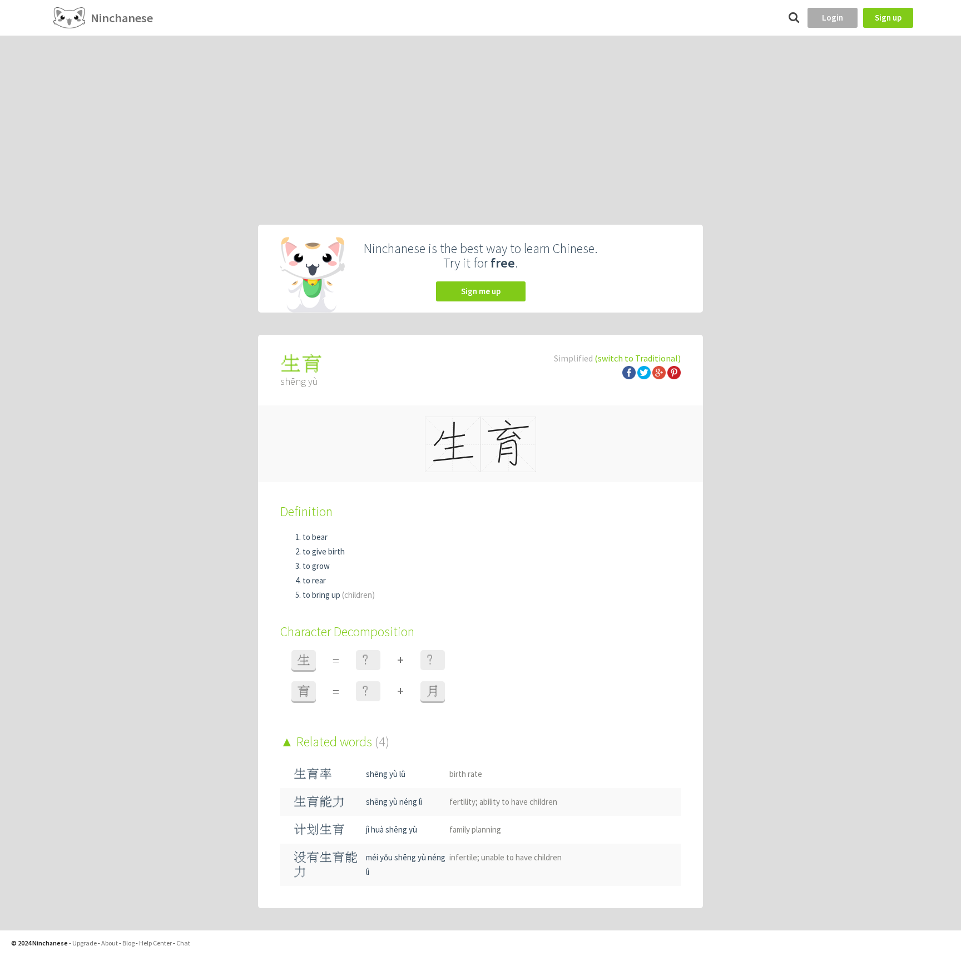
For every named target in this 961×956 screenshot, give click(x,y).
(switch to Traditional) (638, 358)
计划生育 (319, 829)
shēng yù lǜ (385, 774)
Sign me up (481, 291)
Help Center (155, 943)
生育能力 (319, 801)
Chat (183, 943)
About (109, 943)
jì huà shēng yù (391, 829)
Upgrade (84, 943)
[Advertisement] (480, 119)
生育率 (313, 773)
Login (832, 17)
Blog (128, 943)
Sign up (888, 17)
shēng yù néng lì (394, 801)
